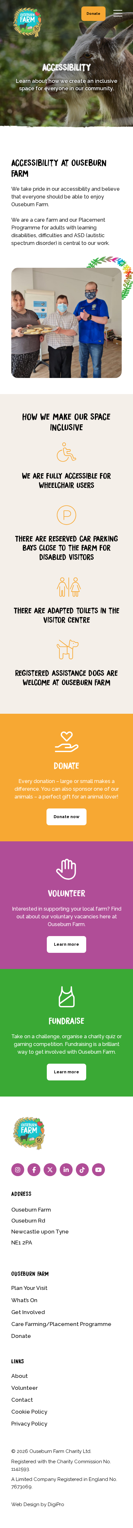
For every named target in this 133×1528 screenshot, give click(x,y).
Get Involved (28, 1312)
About (19, 1376)
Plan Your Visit (29, 1288)
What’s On (24, 1300)
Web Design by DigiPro (37, 1504)
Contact (22, 1400)
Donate (93, 14)
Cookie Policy (29, 1411)
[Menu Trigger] (117, 13)
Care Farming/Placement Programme (61, 1324)
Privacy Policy (29, 1423)
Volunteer (24, 1388)
